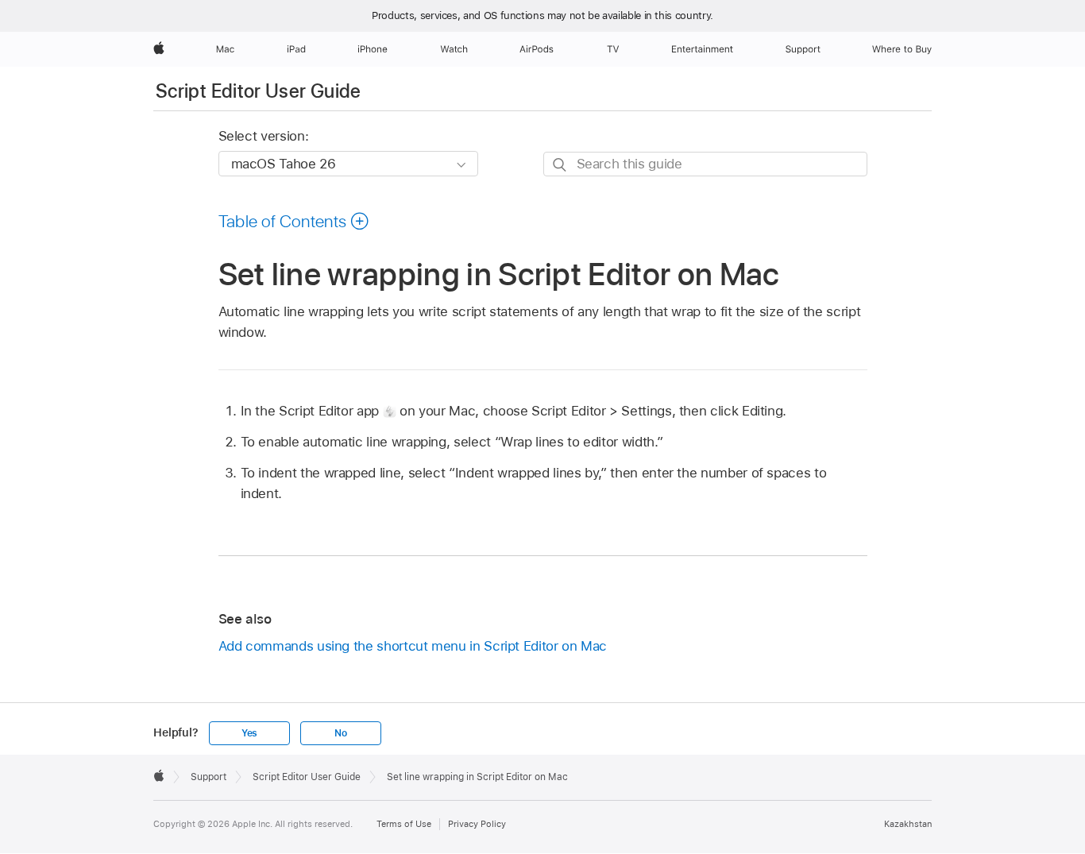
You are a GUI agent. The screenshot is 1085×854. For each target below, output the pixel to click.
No (340, 733)
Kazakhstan (908, 823)
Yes (249, 733)
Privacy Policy (477, 823)
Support (208, 777)
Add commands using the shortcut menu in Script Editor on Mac (413, 646)
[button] (294, 221)
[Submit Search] (560, 165)
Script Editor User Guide (258, 90)
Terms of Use (403, 823)
